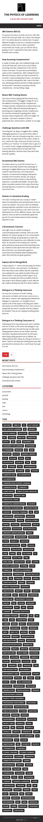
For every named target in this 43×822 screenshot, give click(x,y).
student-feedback (27, 752)
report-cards (8, 723)
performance (25, 669)
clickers (20, 471)
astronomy (30, 446)
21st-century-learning (12, 429)
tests (14, 777)
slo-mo (24, 740)
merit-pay (14, 632)
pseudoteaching (21, 707)
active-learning (9, 433)
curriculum (7, 516)
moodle (6, 649)
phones (36, 674)
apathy (6, 442)
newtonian (34, 649)
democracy (19, 516)
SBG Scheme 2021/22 (11, 31)
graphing (25, 587)
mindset (15, 636)
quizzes (6, 715)
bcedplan (6, 454)
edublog (6, 529)
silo (16, 740)
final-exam (7, 562)
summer (27, 761)
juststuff (5, 395)
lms (37, 616)
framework (18, 574)
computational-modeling (27, 491)
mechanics (15, 628)
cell (33, 462)
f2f (19, 554)
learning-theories (10, 616)
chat (20, 467)
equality (14, 541)
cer (4, 467)
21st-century (33, 425)
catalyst (19, 462)
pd (20, 665)
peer (36, 665)
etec (23, 545)
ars (13, 442)
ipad (13, 603)
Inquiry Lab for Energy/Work (14, 262)
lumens (6, 624)
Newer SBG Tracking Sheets (14, 95)
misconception (27, 636)
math (4, 403)
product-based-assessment (13, 698)
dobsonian (26, 525)
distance (15, 525)
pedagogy (27, 665)
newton (24, 649)
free (5, 578)
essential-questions (11, 545)
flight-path (19, 562)
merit (5, 632)
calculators (8, 462)
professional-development (13, 703)
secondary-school (10, 736)
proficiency (31, 703)
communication (9, 487)
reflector (32, 719)
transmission (8, 785)
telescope (19, 773)
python (23, 711)
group (27, 591)
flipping (24, 566)
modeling (30, 641)
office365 (14, 657)
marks (14, 624)
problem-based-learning (12, 694)
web (21, 794)
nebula (15, 649)
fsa (11, 578)
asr (18, 442)
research (20, 723)
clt (27, 471)
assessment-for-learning (13, 446)
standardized (8, 748)
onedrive (24, 657)
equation (24, 541)
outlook (26, 661)
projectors (7, 707)
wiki (17, 802)
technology (6, 414)
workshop (7, 810)
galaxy (27, 578)
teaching (16, 769)
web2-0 (28, 794)
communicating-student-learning (16, 483)
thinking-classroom (21, 781)
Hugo (35, 818)
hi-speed (23, 595)
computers (7, 495)
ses (37, 736)
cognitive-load (9, 475)
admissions (33, 433)
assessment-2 (28, 442)
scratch (16, 732)
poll (13, 682)
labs (23, 607)
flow (32, 566)
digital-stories (32, 520)
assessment (6, 392)
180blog (17, 425)
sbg (12, 728)
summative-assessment (12, 761)
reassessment (8, 719)
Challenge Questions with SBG (15, 128)
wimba (13, 806)
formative (7, 570)
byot (28, 458)
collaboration (24, 475)
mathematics (33, 624)
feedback (6, 558)
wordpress (33, 806)
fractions (7, 574)
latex (30, 607)
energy (29, 533)
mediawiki (33, 628)
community (23, 487)
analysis (21, 438)
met (3, 406)
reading (25, 715)
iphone (21, 603)
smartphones (8, 744)
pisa (37, 678)
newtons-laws (9, 653)
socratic (36, 744)
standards (21, 748)
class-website (8, 471)
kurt (17, 607)
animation (32, 438)
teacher (29, 765)
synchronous (8, 765)
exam (5, 554)
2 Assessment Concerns (12, 226)
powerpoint (19, 686)
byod (21, 458)
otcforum (16, 661)
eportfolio (33, 537)
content (6, 512)
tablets (20, 765)
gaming (36, 578)
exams (12, 554)
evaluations (28, 549)
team (25, 769)
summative (30, 757)
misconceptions (9, 641)
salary (5, 728)
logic (31, 620)
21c (24, 425)
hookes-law (7, 599)
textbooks (29, 777)
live (31, 616)
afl (4, 438)
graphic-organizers (11, 587)
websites (15, 798)
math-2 (22, 624)
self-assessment (27, 736)
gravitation (8, 591)
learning (5, 399)
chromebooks (30, 467)
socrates (25, 744)
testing (6, 777)
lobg (12, 620)
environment (21, 537)
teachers (6, 769)
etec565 (6, 549)
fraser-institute (32, 574)
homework (33, 595)
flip (28, 562)
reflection (21, 719)
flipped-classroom (10, 566)
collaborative (8, 479)
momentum (28, 645)
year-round (18, 810)
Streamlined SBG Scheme (13, 161)
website (6, 798)
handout (6, 595)
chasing (12, 467)
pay (34, 661)
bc (26, 450)
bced (31, 450)
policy (5, 682)
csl (31, 512)
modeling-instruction (12, 645)
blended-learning (29, 454)
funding (18, 578)
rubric (29, 723)
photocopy (7, 678)
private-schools (23, 690)
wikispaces (33, 802)
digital (20, 520)
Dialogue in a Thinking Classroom (17, 290)
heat (15, 595)
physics (18, 678)
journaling (7, 607)
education (17, 529)
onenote (34, 657)
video (35, 790)
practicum (31, 686)
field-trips (17, 558)
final (26, 558)
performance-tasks (10, 674)
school (20, 728)
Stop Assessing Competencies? (16, 59)
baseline (19, 450)
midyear (6, 636)
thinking (6, 781)
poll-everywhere (24, 682)
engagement (8, 537)
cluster (35, 471)
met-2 (32, 632)
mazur (5, 628)
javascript (31, 603)
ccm (27, 462)
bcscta (16, 454)
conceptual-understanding (14, 504)
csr (36, 512)
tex (20, 777)
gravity (19, 591)
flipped (35, 562)
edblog (35, 525)
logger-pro (21, 620)
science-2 (29, 728)
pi (24, 678)
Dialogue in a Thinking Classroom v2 (18, 320)
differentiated (9, 520)
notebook (34, 653)
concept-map (20, 495)
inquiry (6, 603)
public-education (10, 711)
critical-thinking (20, 512)
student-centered (10, 752)
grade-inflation (9, 582)
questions (33, 711)
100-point (7, 425)
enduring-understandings (13, 533)
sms (18, 744)
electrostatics (30, 529)
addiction (22, 433)
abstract (32, 429)
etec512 (31, 545)
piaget (30, 678)
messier (24, 632)
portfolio (7, 686)
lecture (23, 616)
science (4, 410)
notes (5, 657)
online (6, 661)
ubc (29, 785)
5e (25, 429)
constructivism (31, 508)
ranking (15, 715)
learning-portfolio (21, 612)
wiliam (5, 806)
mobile (21, 641)
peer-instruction (10, 669)
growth (36, 591)
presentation (8, 690)
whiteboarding (28, 798)
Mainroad (19, 820)
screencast (27, 732)
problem (36, 690)
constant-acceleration (12, 508)
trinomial (20, 785)
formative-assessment (22, 570)
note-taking (22, 653)
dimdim (6, 525)
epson (5, 541)
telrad (29, 773)
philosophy (25, 674)
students (18, 757)
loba (5, 620)
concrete (31, 504)
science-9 (6, 732)
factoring (27, 554)
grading (30, 582)
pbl (4, 665)
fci (35, 554)
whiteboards (8, 802)
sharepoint (7, 740)
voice (5, 794)
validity (17, 790)
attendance (7, 450)
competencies (8, 491)
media (24, 628)
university (7, 790)
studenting (7, 757)
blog (5, 458)
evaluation (16, 549)
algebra (12, 438)
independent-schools (24, 599)
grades (21, 582)
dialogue (30, 516)
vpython (13, 794)
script (36, 732)
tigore (34, 781)
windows (22, 806)
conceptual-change (11, 500)
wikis (24, 802)
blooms (13, 458)
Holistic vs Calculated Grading (15, 196)
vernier (26, 790)
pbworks (12, 665)
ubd (34, 785)
